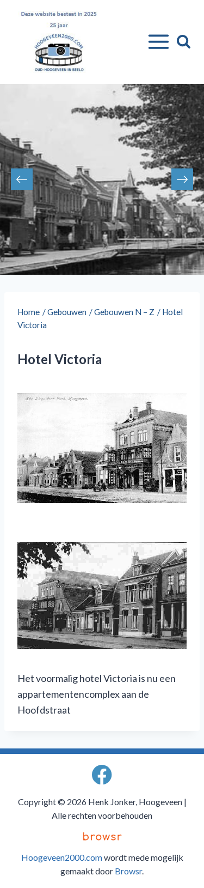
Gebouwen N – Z (124, 312)
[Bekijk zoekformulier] (183, 41)
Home (28, 312)
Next (182, 179)
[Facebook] (102, 775)
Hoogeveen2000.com (61, 857)
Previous (22, 179)
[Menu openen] (156, 42)
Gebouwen (66, 312)
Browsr (128, 871)
